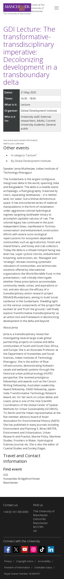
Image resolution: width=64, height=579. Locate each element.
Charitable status (43, 567)
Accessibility (44, 561)
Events (37, 8)
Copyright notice (24, 561)
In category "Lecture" (24, 155)
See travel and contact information (20, 140)
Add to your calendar (13, 143)
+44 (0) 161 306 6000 (15, 512)
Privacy (8, 561)
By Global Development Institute (31, 161)
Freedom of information (17, 567)
